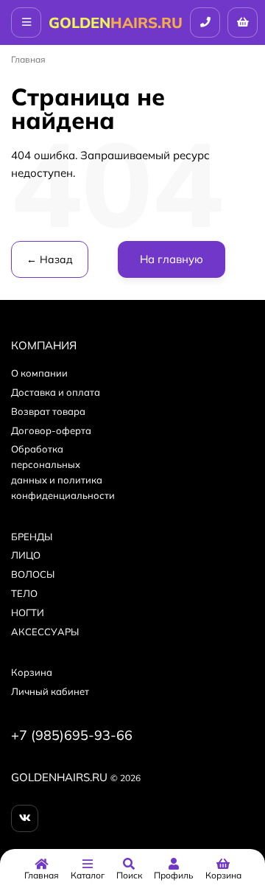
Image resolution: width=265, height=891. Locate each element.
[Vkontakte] (24, 818)
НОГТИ (27, 612)
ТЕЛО (24, 593)
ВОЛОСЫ (32, 574)
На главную (171, 259)
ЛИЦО (25, 555)
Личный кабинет (50, 691)
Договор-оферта (51, 430)
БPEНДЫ (31, 536)
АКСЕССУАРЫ (45, 631)
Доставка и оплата (55, 392)
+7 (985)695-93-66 (71, 735)
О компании (39, 373)
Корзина (31, 672)
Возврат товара (48, 411)
